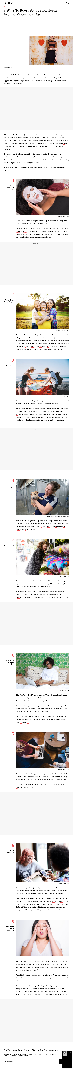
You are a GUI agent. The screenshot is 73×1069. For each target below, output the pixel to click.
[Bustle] (8, 3)
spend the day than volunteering (40, 521)
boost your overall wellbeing (25, 891)
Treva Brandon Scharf (54, 695)
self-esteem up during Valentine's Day (40, 168)
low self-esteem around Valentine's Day (43, 78)
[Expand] (64, 1052)
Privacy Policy (38, 1065)
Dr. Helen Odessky (42, 343)
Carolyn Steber (8, 67)
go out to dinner (50, 716)
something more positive (31, 967)
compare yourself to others (50, 234)
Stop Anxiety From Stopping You (37, 346)
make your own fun (22, 722)
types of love (22, 338)
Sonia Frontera (57, 901)
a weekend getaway (29, 420)
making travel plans (51, 404)
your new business (42, 784)
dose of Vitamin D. (58, 417)
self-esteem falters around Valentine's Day (44, 991)
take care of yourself (45, 157)
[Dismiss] (70, 1052)
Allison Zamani (34, 138)
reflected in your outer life (41, 978)
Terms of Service (29, 1065)
